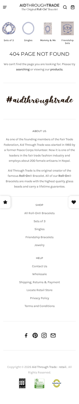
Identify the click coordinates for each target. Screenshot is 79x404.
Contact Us (39, 266)
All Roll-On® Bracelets (39, 213)
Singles (39, 229)
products (56, 69)
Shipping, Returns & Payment (39, 282)
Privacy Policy (39, 298)
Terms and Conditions (40, 306)
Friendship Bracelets (39, 237)
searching (23, 69)
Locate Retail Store (39, 290)
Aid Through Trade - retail (49, 367)
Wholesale (39, 274)
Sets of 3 (39, 221)
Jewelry (39, 245)
